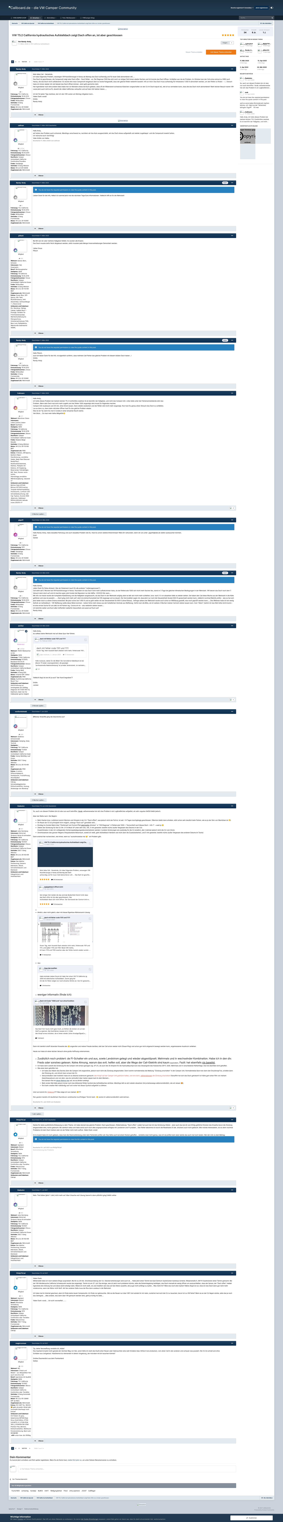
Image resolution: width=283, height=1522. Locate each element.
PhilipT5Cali (267, 44)
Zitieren (40, 115)
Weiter (24, 62)
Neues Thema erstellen (194, 52)
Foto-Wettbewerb (68, 18)
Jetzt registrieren (262, 8)
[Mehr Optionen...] (232, 69)
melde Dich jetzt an (75, 1460)
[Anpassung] (272, 8)
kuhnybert (249, 44)
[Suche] (272, 18)
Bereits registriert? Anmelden (241, 8)
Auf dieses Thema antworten (221, 52)
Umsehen (35, 18)
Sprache (11, 1509)
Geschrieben (40, 69)
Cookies (20, 1519)
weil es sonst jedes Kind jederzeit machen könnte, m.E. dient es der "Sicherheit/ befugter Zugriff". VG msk (254, 99)
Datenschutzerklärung (31, 1509)
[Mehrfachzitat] (35, 114)
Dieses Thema (263, 18)
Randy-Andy (249, 50)
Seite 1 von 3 (38, 62)
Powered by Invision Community (264, 1510)
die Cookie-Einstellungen (89, 1519)
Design (19, 1509)
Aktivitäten (50, 18)
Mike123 (266, 50)
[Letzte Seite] (29, 61)
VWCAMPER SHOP (19, 18)
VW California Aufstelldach (39, 44)
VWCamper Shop (88, 18)
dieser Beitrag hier (62, 1080)
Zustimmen (252, 1518)
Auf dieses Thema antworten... (33, 1469)
